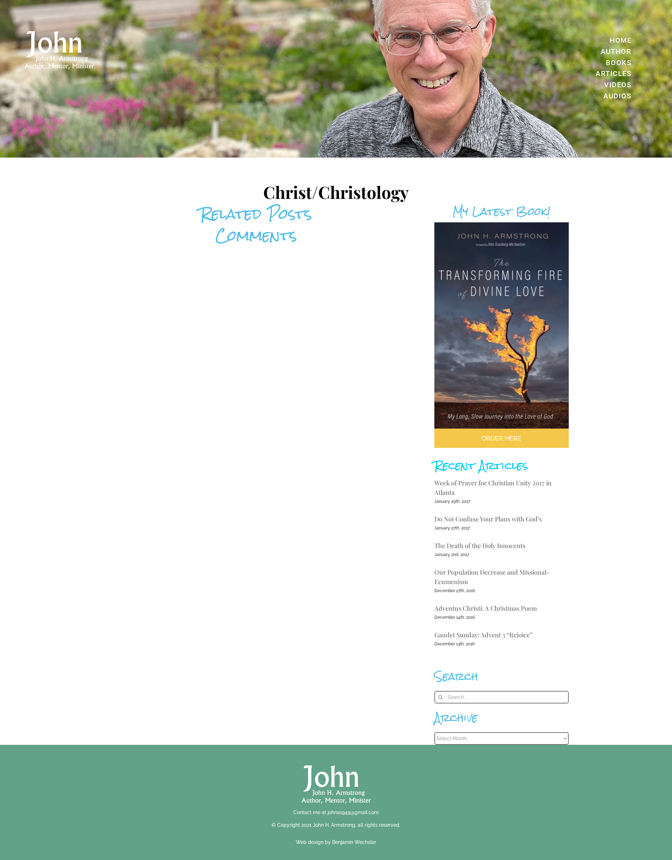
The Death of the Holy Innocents (479, 545)
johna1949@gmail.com (353, 812)
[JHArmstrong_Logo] (336, 761)
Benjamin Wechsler (354, 842)
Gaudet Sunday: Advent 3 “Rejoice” (483, 635)
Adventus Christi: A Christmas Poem (485, 608)
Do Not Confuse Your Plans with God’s (488, 519)
